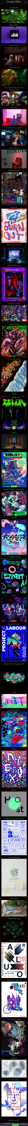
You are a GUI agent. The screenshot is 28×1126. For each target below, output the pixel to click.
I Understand (15, 1125)
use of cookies (24, 1123)
